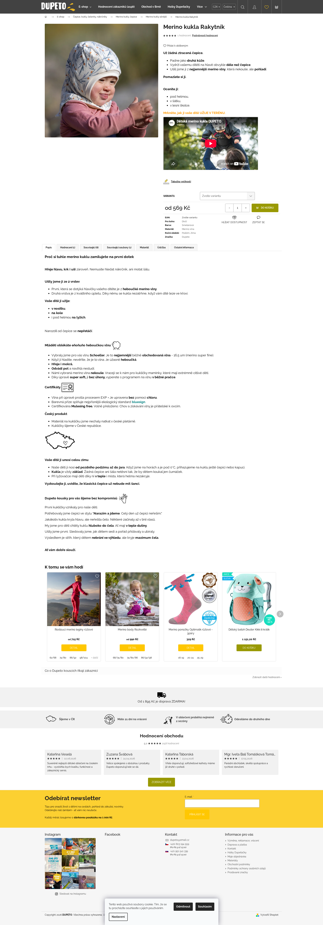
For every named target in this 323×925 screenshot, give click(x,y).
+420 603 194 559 (179, 844)
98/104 (84, 657)
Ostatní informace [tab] (184, 247)
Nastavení (118, 916)
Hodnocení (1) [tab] (67, 247)
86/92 (73, 657)
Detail (74, 647)
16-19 (181, 657)
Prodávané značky (238, 872)
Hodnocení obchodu (161, 735)
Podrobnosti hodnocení (205, 35)
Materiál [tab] (144, 247)
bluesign (138, 402)
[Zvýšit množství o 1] (246, 208)
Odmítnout (183, 906)
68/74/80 (118, 657)
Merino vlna (188, 229)
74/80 (63, 657)
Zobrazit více (161, 782)
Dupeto (186, 237)
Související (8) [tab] (91, 247)
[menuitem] (85, 7)
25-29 (200, 657)
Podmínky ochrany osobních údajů (247, 868)
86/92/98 (146, 657)
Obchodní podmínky (239, 864)
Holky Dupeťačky (237, 852)
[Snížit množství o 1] (229, 208)
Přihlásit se (197, 814)
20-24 (190, 657)
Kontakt (232, 848)
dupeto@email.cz (179, 840)
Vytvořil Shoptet (269, 914)
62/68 (53, 657)
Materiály (233, 860)
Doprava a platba (237, 844)
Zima (193, 233)
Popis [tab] (49, 247)
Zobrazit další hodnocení (266, 677)
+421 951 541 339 (179, 851)
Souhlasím (205, 906)
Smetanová (188, 225)
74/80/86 (132, 657)
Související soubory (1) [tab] (119, 247)
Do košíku (267, 207)
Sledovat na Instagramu (73, 893)
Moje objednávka (237, 856)
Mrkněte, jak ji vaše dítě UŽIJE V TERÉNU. (194, 113)
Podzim (186, 233)
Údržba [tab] (161, 247)
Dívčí (184, 221)
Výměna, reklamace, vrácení (243, 840)
